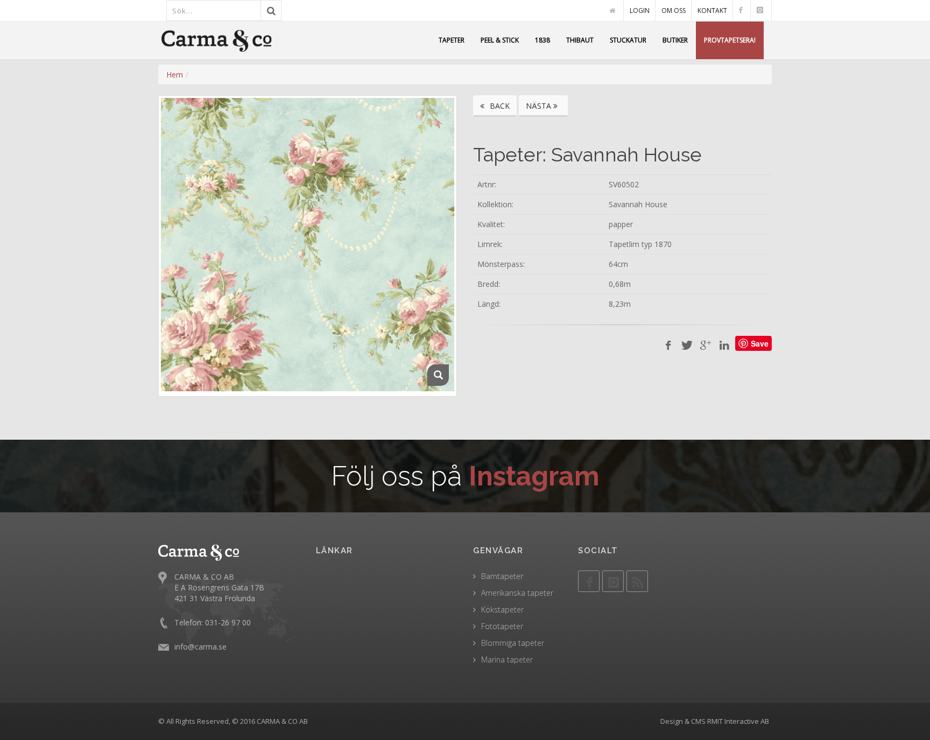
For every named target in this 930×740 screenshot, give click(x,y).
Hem (174, 74)
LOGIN (640, 10)
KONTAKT (712, 10)
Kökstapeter (502, 609)
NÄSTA (539, 106)
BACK (499, 106)
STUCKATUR (628, 40)
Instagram (534, 476)
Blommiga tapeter (512, 643)
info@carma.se (200, 647)
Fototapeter (502, 626)
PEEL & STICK (500, 40)
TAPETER (451, 40)
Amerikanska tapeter (517, 593)
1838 (542, 40)
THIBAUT (580, 40)
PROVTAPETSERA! (730, 40)
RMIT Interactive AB (738, 721)
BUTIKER (675, 40)
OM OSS (673, 10)
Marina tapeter (507, 659)
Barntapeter (502, 576)
